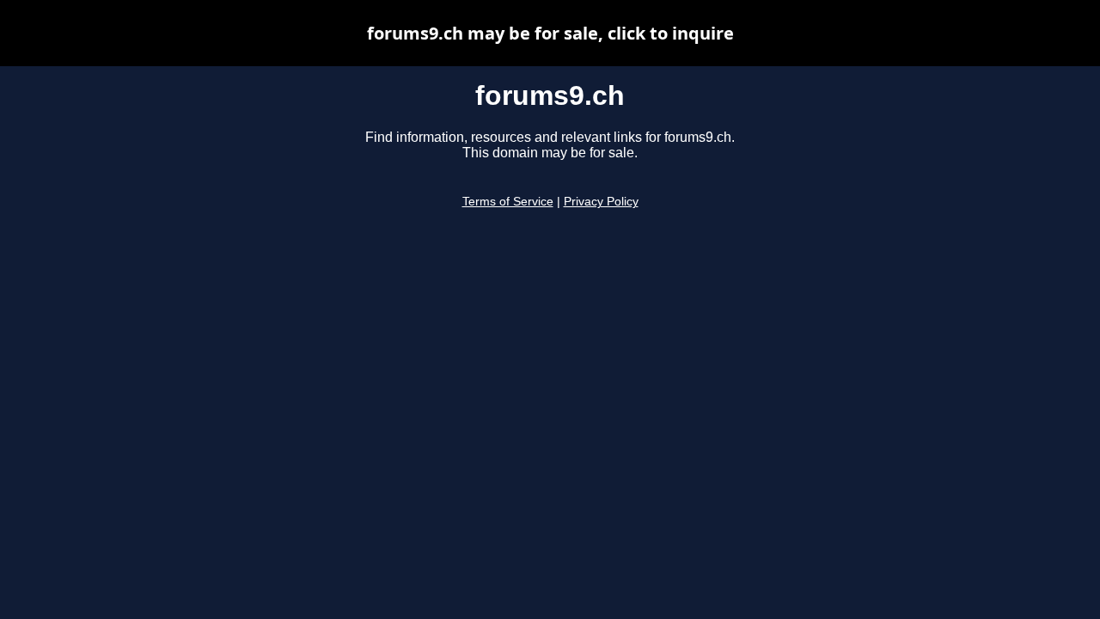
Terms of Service (507, 201)
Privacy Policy (601, 201)
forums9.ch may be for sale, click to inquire (550, 33)
